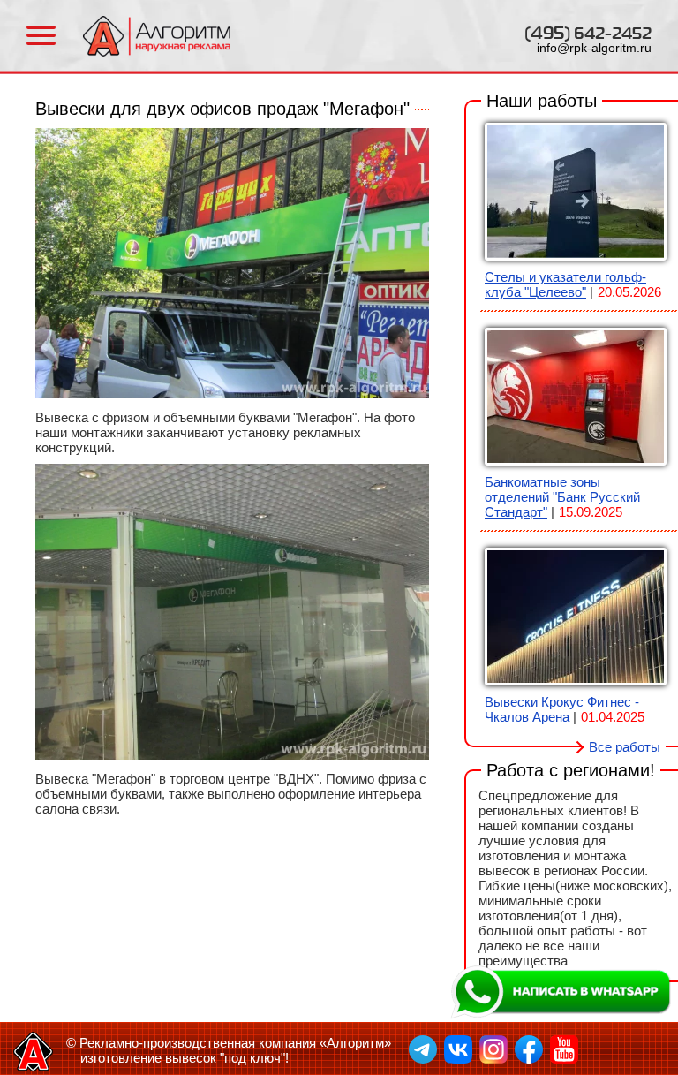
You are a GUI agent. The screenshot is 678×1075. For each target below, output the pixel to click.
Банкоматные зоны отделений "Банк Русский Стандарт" (562, 496)
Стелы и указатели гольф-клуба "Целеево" (565, 284)
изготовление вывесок (148, 1057)
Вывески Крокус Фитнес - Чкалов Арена (562, 709)
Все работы (624, 746)
